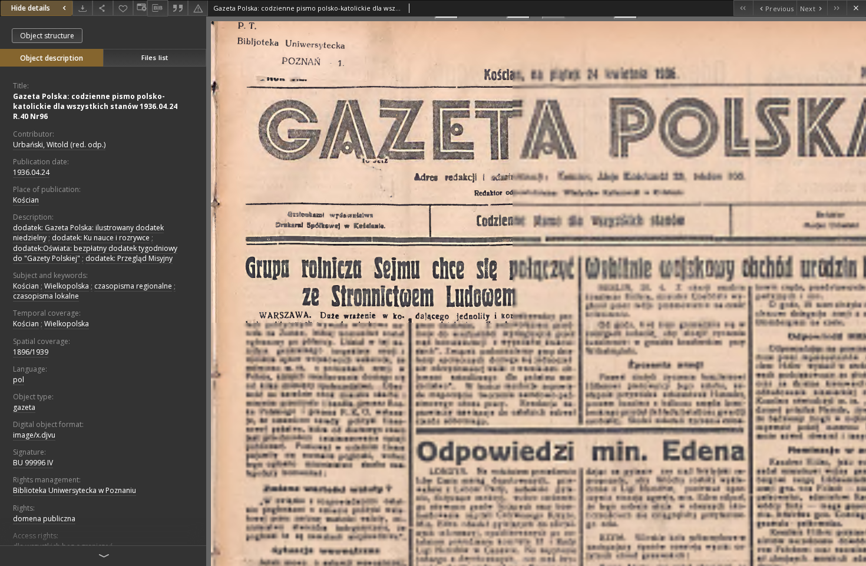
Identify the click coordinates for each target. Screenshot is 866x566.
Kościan (26, 200)
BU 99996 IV (33, 463)
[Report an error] (198, 8)
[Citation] (178, 8)
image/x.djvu (34, 435)
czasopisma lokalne (46, 296)
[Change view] (140, 8)
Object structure (47, 36)
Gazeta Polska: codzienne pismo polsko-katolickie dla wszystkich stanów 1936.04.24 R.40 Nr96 (95, 106)
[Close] (856, 8)
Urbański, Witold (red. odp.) (59, 145)
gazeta (24, 407)
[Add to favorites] (123, 8)
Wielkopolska (66, 286)
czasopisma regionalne (133, 286)
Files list (154, 57)
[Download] (82, 8)
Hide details (30, 8)
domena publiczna (44, 519)
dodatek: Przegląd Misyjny (129, 258)
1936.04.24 (31, 172)
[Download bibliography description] (157, 8)
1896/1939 (30, 352)
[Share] (102, 8)
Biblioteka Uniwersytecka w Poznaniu (74, 490)
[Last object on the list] (837, 8)
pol (18, 380)
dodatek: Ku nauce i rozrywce (101, 238)
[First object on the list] (743, 8)
